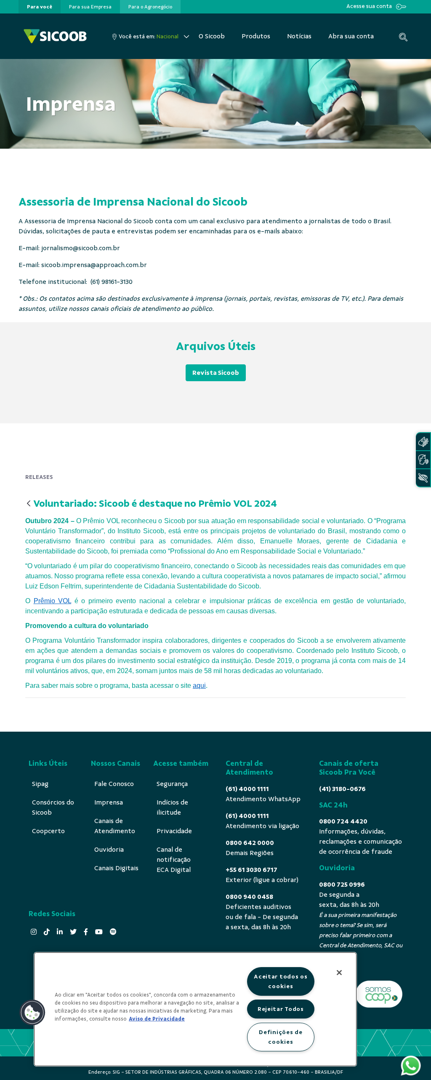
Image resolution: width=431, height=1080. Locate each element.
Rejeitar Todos (281, 1008)
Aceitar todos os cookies (281, 981)
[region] (195, 1009)
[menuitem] (40, 6)
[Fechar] (339, 972)
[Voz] (423, 459)
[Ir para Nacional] (55, 36)
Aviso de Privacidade (157, 1019)
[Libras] (423, 441)
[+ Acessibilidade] (423, 478)
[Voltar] (28, 504)
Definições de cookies (280, 1037)
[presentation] (40, 6)
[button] (32, 1012)
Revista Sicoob (215, 373)
